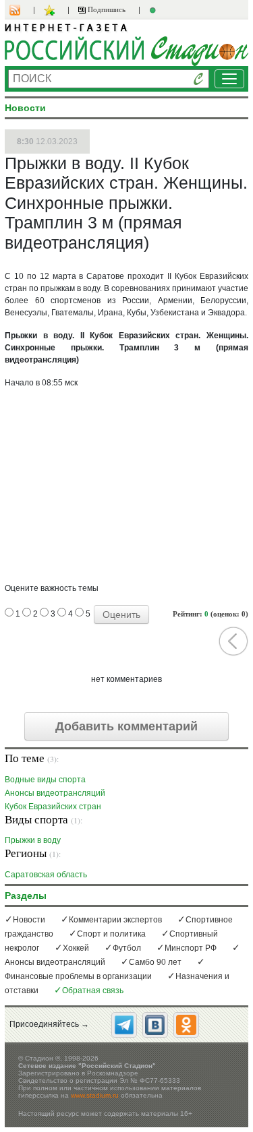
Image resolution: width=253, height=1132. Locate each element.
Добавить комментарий (126, 726)
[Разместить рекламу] (154, 10)
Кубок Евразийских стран (53, 806)
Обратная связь (92, 990)
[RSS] (21, 10)
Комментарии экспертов (115, 919)
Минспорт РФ (191, 948)
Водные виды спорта (45, 779)
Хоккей (76, 948)
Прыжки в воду (33, 840)
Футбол (127, 948)
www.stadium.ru (95, 1095)
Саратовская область (46, 874)
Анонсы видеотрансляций (55, 792)
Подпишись (105, 9)
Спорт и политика (111, 934)
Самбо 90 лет (155, 962)
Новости (29, 919)
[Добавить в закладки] (51, 10)
